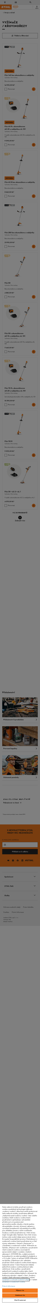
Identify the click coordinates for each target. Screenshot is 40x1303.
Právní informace (8, 1286)
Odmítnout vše (20, 1295)
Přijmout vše (20, 1291)
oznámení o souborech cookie (13, 1282)
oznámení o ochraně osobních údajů (15, 1280)
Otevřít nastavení (20, 1300)
